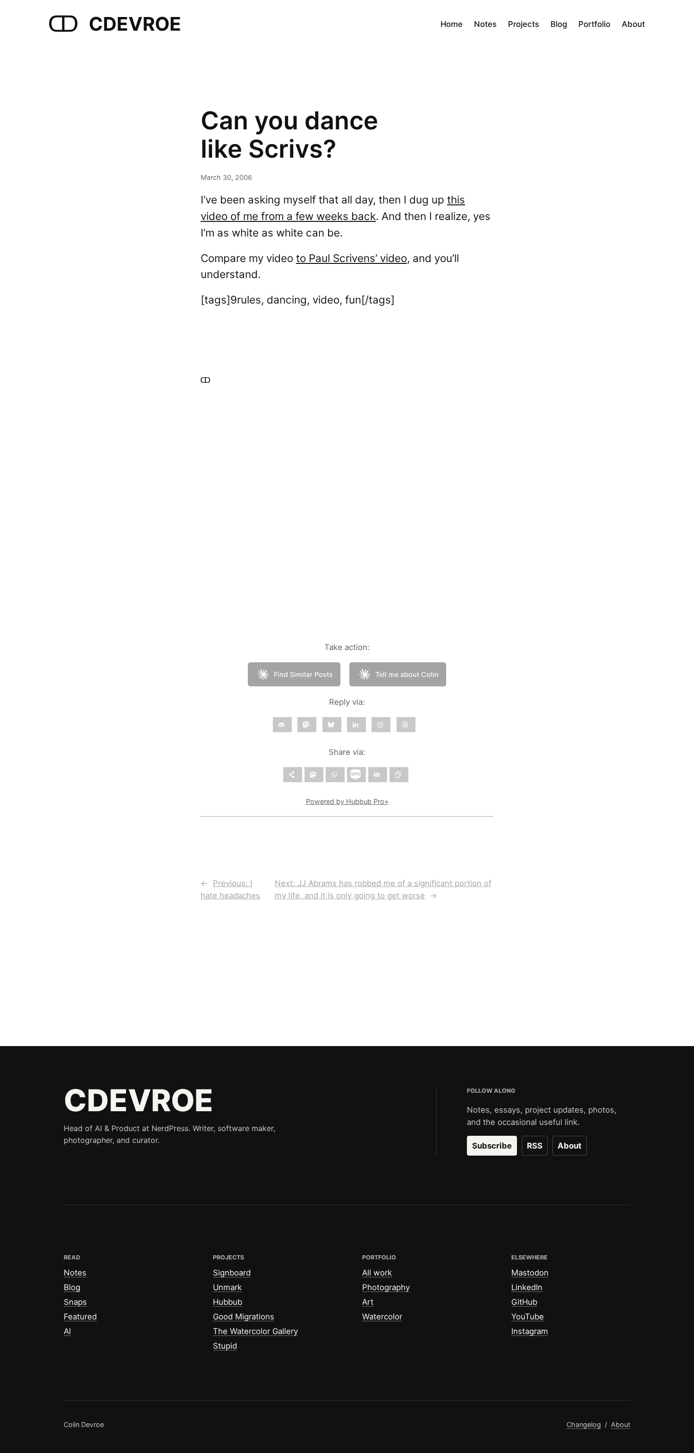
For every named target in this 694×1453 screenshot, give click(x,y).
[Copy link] (398, 774)
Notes (75, 1272)
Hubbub (227, 1302)
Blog (72, 1287)
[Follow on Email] (282, 724)
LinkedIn (526, 1287)
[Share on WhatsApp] (335, 774)
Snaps (75, 1302)
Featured (80, 1316)
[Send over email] (377, 774)
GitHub (524, 1302)
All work (377, 1272)
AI (67, 1331)
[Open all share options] (292, 774)
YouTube (527, 1316)
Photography (386, 1287)
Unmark (227, 1287)
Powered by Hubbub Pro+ (347, 801)
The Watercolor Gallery (255, 1331)
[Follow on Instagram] (381, 724)
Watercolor (382, 1316)
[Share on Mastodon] (314, 774)
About (570, 1145)
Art (367, 1302)
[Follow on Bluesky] (331, 724)
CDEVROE (135, 23)
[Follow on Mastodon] (306, 724)
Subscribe (492, 1145)
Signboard (232, 1272)
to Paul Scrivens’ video (351, 258)
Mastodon (530, 1272)
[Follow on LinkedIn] (356, 724)
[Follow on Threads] (406, 724)
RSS (534, 1145)
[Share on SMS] (356, 774)
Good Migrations (243, 1316)
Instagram (529, 1331)
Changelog (584, 1424)
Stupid (225, 1346)
